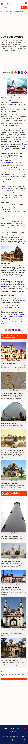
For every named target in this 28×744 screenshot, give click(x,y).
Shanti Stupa (5, 223)
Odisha (10, 97)
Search (24, 7)
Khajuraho (22, 300)
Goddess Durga (14, 304)
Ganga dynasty (15, 104)
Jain (7, 146)
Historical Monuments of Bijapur (12, 450)
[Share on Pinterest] (25, 72)
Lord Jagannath (11, 172)
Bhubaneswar (5, 208)
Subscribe (14, 679)
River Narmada (20, 297)
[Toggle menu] (26, 3)
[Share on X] (19, 72)
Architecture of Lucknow (9, 660)
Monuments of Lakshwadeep (11, 536)
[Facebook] (18, 728)
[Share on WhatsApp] (12, 72)
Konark (10, 188)
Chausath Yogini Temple (7, 298)
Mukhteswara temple (18, 314)
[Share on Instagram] (15, 72)
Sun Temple (4, 188)
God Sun (17, 194)
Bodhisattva (9, 243)
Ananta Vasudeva (17, 316)
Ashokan (6, 222)
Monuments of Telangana (10, 587)
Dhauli (2, 220)
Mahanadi (3, 286)
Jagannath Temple (5, 162)
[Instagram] (16, 732)
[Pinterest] (24, 728)
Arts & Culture (9, 11)
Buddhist (17, 146)
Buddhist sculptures (18, 236)
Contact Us (5, 728)
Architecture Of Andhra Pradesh (12, 630)
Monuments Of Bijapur (9, 483)
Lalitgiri (5, 318)
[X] (21, 728)
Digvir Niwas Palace (8, 363)
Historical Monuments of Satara (12, 393)
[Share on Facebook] (22, 72)
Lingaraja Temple (5, 204)
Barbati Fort (4, 281)
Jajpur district (10, 234)
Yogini (9, 305)
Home (2, 11)
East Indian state (7, 150)
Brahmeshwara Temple (7, 316)
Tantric (25, 144)
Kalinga (6, 143)
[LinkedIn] (12, 732)
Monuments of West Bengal (10, 561)
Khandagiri (14, 267)
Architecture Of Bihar (8, 423)
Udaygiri (3, 234)
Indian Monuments (18, 11)
